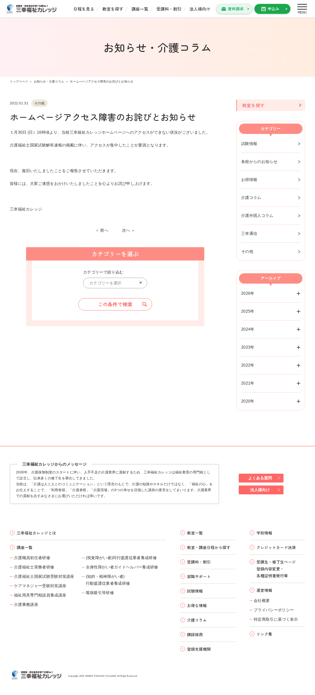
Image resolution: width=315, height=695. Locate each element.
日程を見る (83, 9)
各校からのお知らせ (259, 162)
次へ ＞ (128, 230)
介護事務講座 (26, 604)
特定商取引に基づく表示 (276, 619)
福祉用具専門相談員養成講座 (40, 595)
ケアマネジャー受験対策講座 (40, 586)
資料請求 (236, 9)
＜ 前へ (101, 230)
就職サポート (199, 576)
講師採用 (195, 634)
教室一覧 (195, 533)
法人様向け (199, 9)
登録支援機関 (199, 649)
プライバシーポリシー (274, 610)
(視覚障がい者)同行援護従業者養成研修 (121, 558)
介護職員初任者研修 (32, 558)
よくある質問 (260, 478)
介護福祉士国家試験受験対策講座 (44, 576)
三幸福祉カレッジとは (36, 533)
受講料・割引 (168, 9)
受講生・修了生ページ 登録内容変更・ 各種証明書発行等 (276, 569)
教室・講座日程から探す (208, 547)
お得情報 (249, 180)
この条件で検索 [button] (115, 304)
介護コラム (251, 197)
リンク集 (264, 634)
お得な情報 (197, 605)
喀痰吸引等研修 (100, 593)
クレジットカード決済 (276, 547)
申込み (273, 9)
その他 (247, 251)
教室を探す (112, 9)
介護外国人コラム (257, 215)
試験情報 (249, 144)
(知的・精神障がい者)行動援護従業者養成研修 (108, 579)
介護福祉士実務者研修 (34, 567)
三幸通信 (249, 233)
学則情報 (264, 533)
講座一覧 (139, 9)
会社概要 (262, 600)
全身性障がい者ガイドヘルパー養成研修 (122, 567)
